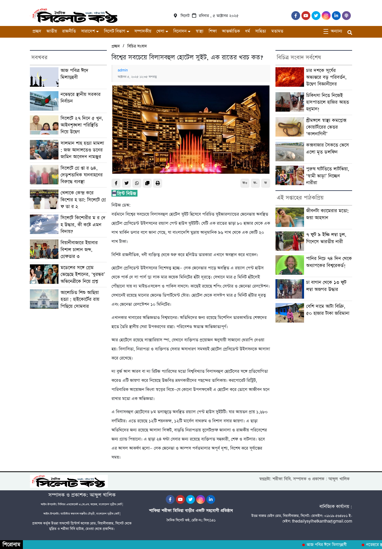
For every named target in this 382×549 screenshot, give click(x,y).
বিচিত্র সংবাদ (137, 46)
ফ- (255, 182)
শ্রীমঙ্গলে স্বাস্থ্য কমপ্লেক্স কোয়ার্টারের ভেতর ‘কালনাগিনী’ (326, 127)
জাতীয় (52, 31)
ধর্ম (247, 31)
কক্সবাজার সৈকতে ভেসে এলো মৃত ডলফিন (327, 148)
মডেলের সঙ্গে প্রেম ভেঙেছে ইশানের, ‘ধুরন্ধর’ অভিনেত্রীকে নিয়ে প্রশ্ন (83, 274)
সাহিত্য (260, 31)
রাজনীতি (69, 31)
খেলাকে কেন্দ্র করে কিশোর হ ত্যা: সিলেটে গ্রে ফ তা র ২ (83, 200)
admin (123, 70)
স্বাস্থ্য (199, 31)
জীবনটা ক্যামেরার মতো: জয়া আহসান (327, 214)
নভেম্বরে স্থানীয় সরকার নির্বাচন (81, 97)
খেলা (160, 31)
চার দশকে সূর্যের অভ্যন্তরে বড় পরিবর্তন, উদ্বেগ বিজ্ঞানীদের (326, 77)
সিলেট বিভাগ (114, 31)
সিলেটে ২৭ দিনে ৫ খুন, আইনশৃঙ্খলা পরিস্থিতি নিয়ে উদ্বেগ (82, 125)
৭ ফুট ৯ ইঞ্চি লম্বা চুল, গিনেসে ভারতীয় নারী (326, 238)
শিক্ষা (213, 31)
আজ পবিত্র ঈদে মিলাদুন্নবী (74, 74)
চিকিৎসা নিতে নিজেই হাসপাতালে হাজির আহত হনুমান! (327, 102)
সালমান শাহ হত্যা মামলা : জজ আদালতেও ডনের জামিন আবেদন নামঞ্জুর (82, 150)
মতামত (277, 31)
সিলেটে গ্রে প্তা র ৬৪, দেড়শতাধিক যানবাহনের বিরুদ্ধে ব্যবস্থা (82, 175)
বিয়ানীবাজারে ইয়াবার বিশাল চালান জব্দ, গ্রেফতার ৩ (79, 249)
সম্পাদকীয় (142, 31)
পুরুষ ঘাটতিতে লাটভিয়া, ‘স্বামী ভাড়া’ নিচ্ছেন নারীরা (327, 176)
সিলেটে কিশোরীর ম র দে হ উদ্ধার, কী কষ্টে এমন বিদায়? (83, 225)
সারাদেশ (88, 31)
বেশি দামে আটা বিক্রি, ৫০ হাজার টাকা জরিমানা (328, 309)
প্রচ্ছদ (36, 31)
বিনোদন (180, 31)
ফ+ (244, 182)
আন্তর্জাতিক (231, 31)
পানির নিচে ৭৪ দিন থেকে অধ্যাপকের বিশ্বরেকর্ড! (329, 262)
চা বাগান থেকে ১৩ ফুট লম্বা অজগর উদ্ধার (326, 285)
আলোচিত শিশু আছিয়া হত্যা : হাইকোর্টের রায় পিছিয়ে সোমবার (80, 299)
